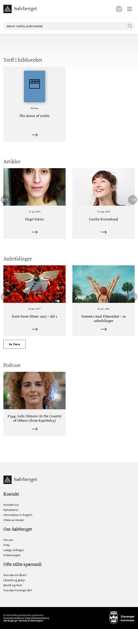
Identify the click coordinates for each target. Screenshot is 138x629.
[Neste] (132, 199)
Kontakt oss (11, 505)
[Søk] (129, 26)
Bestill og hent (12, 585)
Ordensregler (12, 555)
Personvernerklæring (13, 617)
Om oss (8, 540)
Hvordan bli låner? (15, 575)
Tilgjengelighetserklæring (36, 617)
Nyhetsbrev (11, 510)
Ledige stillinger (13, 550)
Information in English (17, 515)
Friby (6, 545)
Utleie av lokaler (13, 520)
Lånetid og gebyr (14, 580)
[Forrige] (5, 199)
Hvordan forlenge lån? (17, 590)
